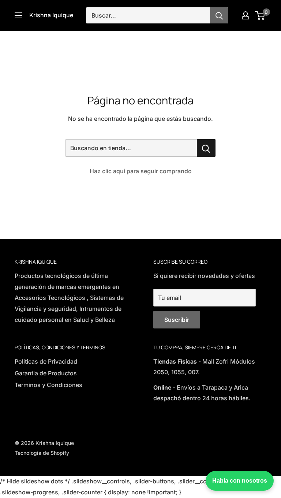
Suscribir (176, 319)
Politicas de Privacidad (46, 361)
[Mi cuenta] (245, 15)
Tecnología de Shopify (42, 453)
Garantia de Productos (46, 373)
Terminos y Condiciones (48, 385)
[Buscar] (219, 15)
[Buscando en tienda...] (206, 148)
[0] (260, 15)
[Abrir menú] (18, 15)
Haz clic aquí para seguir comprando (141, 171)
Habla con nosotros (239, 480)
